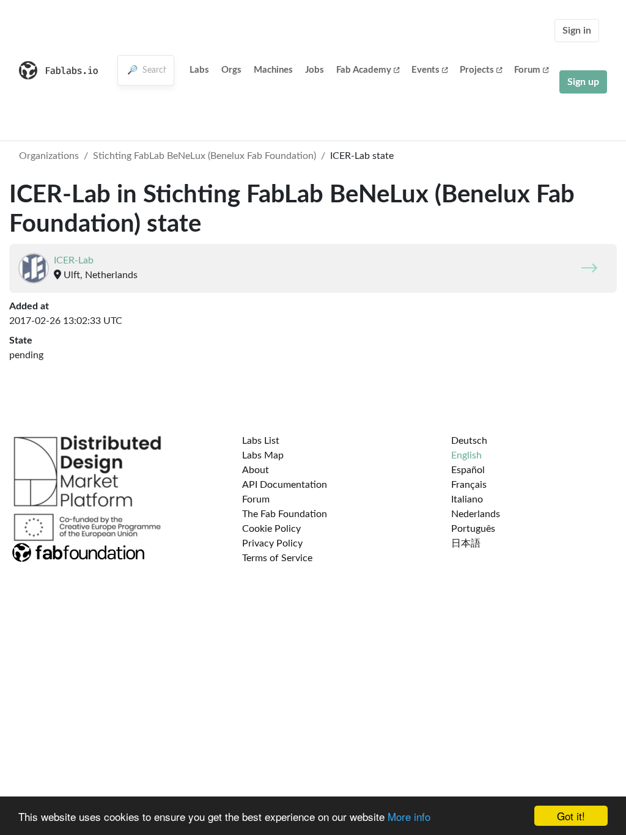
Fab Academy (363, 70)
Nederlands (475, 514)
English (466, 455)
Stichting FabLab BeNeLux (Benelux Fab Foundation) (204, 156)
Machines (273, 70)
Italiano (467, 499)
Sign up (583, 82)
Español (468, 470)
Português (473, 529)
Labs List (260, 441)
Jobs (314, 70)
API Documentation (284, 485)
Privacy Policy (272, 543)
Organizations (49, 156)
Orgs (231, 70)
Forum (527, 70)
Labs (199, 70)
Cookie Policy (271, 529)
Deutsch (469, 441)
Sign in (576, 30)
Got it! (571, 815)
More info (409, 816)
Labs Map (263, 455)
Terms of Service (277, 558)
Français (469, 485)
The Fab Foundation (284, 514)
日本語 (466, 543)
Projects (477, 70)
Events (425, 70)
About (255, 470)
